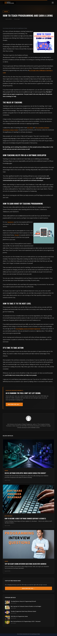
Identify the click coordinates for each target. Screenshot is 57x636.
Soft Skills (30, 127)
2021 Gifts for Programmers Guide (19, 616)
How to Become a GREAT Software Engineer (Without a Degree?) (25, 518)
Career (6, 11)
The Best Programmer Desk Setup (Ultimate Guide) (23, 611)
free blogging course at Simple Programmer (28, 329)
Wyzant (17, 235)
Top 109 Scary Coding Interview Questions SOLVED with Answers (25, 564)
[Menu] (52, 2)
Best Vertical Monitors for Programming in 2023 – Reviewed (25, 621)
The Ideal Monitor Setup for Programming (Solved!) (23, 601)
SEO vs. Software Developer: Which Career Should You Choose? (25, 473)
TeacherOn (10, 222)
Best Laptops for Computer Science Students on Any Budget (26, 606)
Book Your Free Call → (14, 404)
